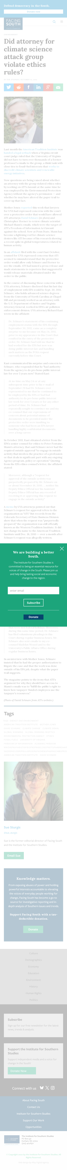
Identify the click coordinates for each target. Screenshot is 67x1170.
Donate (33, 617)
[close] (62, 548)
